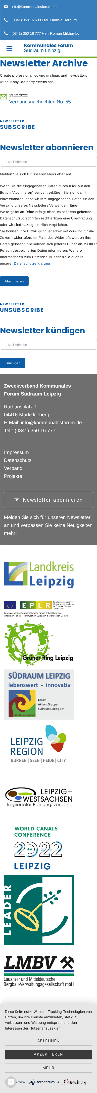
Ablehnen (48, 1040)
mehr (49, 1067)
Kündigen (13, 363)
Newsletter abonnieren (52, 500)
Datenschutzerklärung (32, 263)
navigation (9, 48)
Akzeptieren (48, 1054)
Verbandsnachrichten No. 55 (40, 101)
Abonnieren (14, 281)
